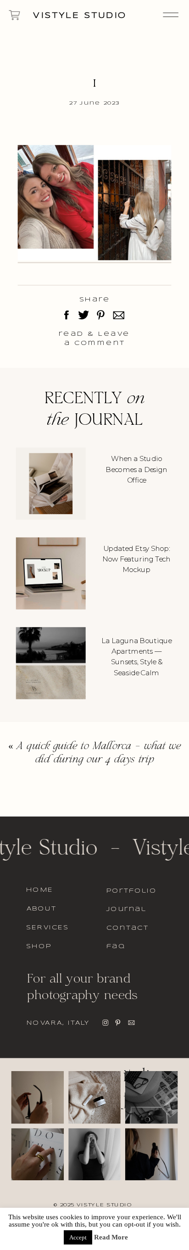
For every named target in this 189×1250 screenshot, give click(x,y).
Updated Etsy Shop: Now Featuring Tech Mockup (136, 559)
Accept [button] (78, 1237)
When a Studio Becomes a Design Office (136, 469)
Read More (111, 1237)
